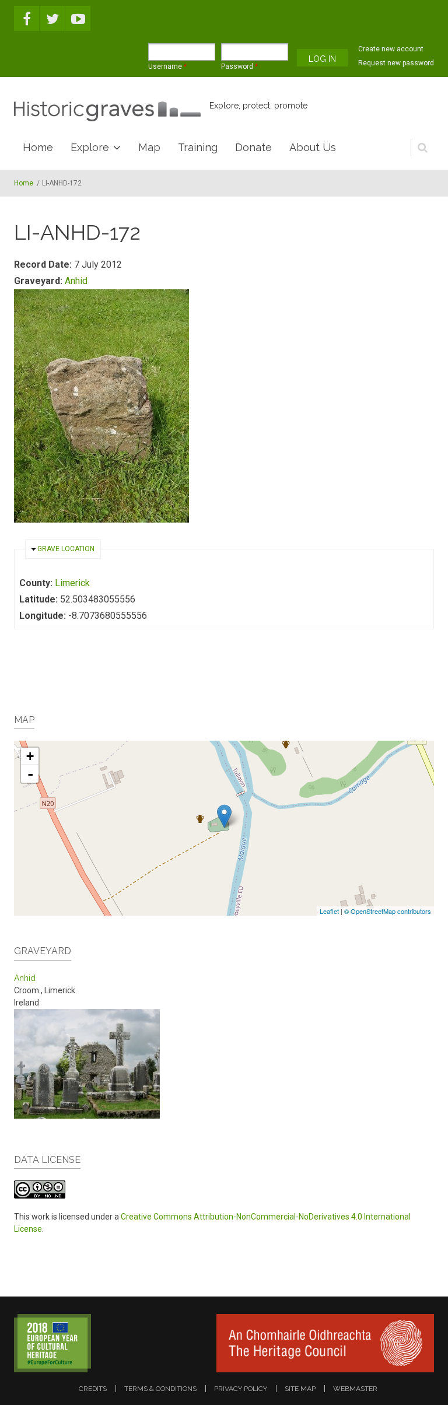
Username (167, 66)
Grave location (65, 549)
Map (149, 147)
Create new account (391, 49)
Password (239, 66)
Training (198, 147)
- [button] (30, 774)
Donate (253, 147)
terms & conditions (160, 1388)
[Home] (107, 111)
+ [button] (30, 756)
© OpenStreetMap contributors (387, 911)
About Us (312, 147)
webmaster (355, 1388)
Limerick (72, 582)
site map (300, 1388)
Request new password (396, 63)
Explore (90, 147)
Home (38, 147)
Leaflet (329, 911)
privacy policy (240, 1388)
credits (93, 1388)
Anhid (76, 280)
